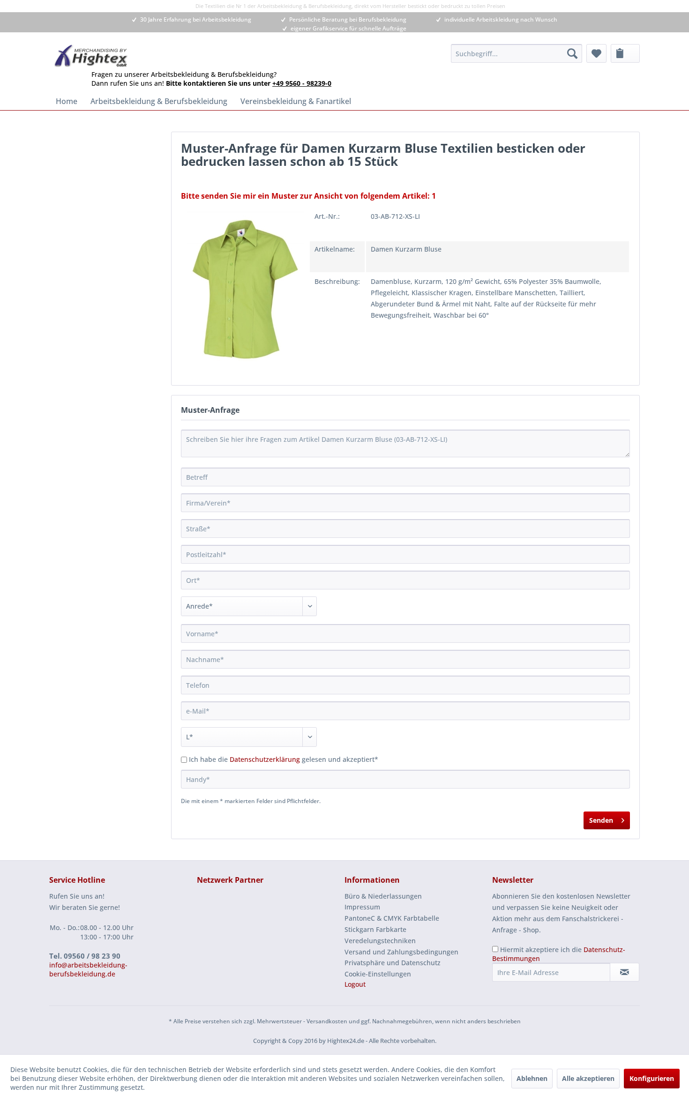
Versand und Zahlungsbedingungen (401, 951)
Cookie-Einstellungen (377, 973)
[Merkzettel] (596, 53)
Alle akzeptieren (588, 1078)
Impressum (362, 906)
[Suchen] (572, 53)
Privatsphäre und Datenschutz (392, 962)
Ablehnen (532, 1078)
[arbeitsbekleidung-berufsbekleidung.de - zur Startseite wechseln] (91, 55)
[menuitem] (516, 53)
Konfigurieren (651, 1078)
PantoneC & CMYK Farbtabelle (391, 918)
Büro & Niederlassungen (383, 896)
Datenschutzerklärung (265, 759)
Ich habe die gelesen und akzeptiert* (283, 759)
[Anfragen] (625, 53)
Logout (355, 984)
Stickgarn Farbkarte (375, 929)
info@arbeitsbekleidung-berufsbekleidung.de (88, 969)
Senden (601, 820)
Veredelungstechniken (380, 940)
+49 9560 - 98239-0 (301, 83)
